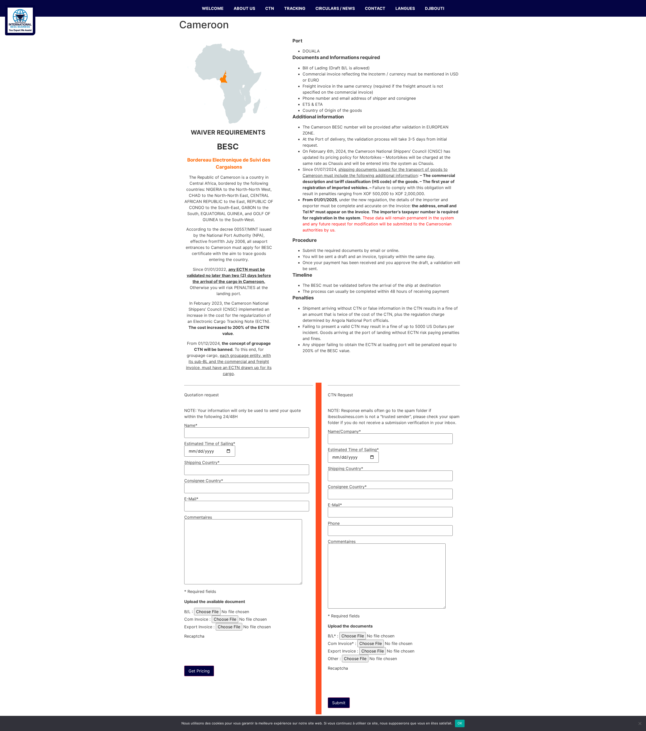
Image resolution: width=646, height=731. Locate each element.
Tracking (294, 8)
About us (244, 8)
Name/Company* (344, 431)
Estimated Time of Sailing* (209, 443)
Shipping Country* (202, 462)
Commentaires (198, 517)
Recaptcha (194, 636)
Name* (190, 425)
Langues (405, 8)
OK (459, 723)
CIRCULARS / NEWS (335, 8)
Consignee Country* (203, 481)
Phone (334, 523)
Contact (375, 8)
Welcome (213, 8)
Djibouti (434, 8)
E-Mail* (191, 499)
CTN (269, 8)
